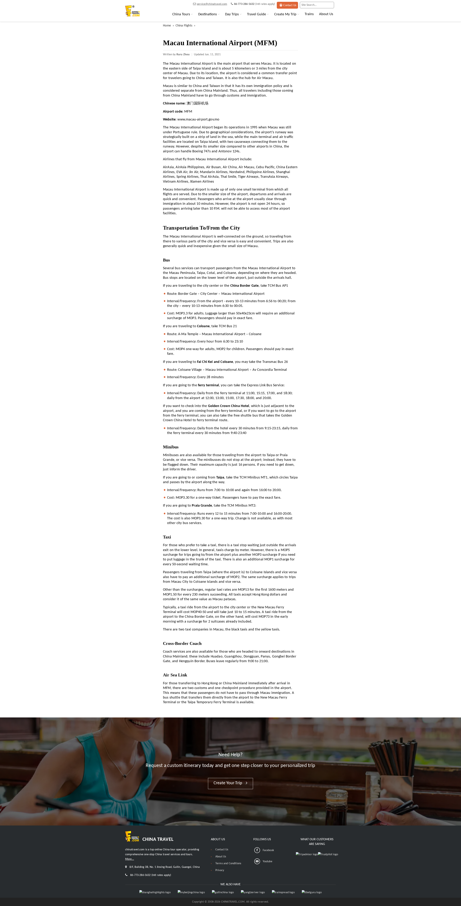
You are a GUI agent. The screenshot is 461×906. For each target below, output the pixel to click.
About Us (326, 14)
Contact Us (289, 5)
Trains (309, 14)
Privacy (219, 870)
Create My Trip (285, 14)
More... (129, 859)
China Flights (184, 25)
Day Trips (232, 14)
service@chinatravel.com (212, 4)
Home (167, 25)
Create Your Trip (228, 783)
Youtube (267, 861)
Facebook (268, 850)
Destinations (207, 14)
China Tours (181, 14)
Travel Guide (256, 14)
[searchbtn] (330, 5)
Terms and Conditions (228, 863)
